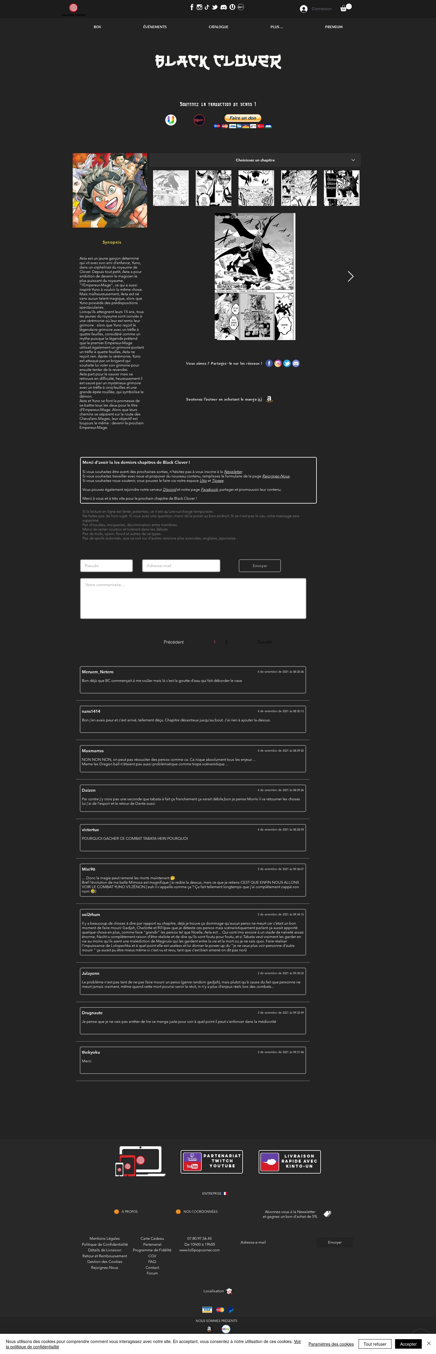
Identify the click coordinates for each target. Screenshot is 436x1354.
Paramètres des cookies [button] (331, 1344)
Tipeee (217, 480)
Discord (169, 489)
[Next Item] (350, 276)
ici (260, 399)
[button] (97, 27)
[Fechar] (428, 1344)
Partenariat (152, 1244)
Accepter (408, 1344)
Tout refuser (375, 1344)
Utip (203, 480)
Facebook (209, 489)
